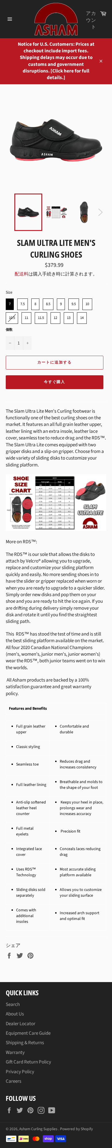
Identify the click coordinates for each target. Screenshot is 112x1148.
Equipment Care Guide (28, 1033)
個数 (9, 330)
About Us (15, 1014)
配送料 (21, 274)
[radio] (10, 304)
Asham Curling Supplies (38, 1129)
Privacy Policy (20, 1071)
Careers (13, 1081)
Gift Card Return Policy (28, 1062)
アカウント (91, 20)
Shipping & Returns (25, 1042)
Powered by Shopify (76, 1129)
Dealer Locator (20, 1023)
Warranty (15, 1052)
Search (13, 1004)
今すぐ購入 (54, 381)
